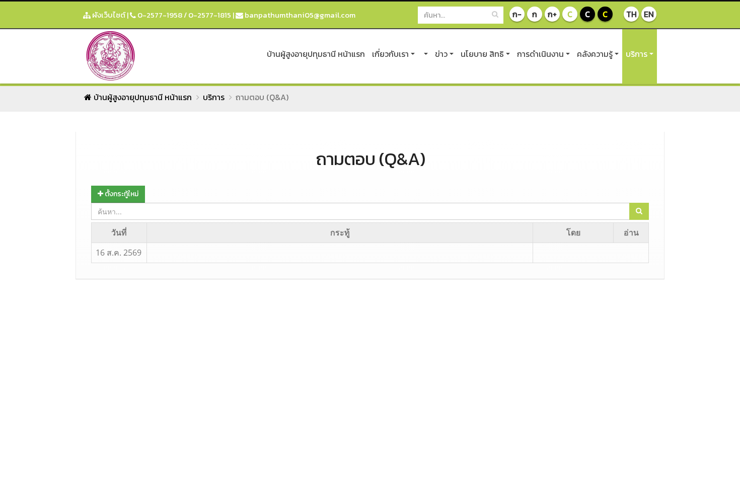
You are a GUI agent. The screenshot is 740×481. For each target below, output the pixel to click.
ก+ (552, 14)
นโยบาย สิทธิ (482, 54)
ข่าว (441, 54)
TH (631, 14)
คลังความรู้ (595, 54)
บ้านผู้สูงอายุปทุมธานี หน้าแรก (316, 54)
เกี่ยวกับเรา (390, 54)
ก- (517, 14)
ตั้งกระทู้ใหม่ (120, 194)
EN (649, 14)
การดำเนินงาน (540, 54)
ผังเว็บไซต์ (108, 15)
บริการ (636, 54)
